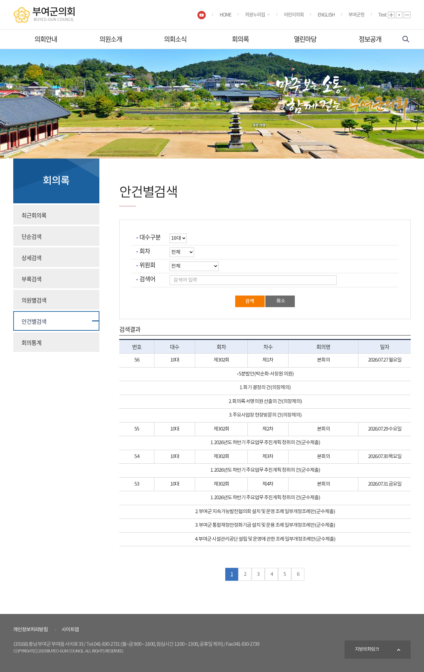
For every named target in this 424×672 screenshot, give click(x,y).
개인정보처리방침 (30, 630)
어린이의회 (294, 14)
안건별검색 (34, 321)
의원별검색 (34, 300)
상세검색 (31, 257)
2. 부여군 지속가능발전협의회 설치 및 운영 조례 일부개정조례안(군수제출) (265, 511)
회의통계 (31, 342)
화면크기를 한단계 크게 (391, 15)
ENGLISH (326, 14)
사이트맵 (70, 630)
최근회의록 (34, 215)
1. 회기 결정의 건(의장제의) (265, 387)
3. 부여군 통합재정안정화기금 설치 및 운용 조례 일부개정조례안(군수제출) (265, 525)
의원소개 (110, 39)
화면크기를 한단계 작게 (407, 15)
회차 (144, 251)
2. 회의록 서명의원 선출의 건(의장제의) (265, 401)
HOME (225, 14)
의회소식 (175, 39)
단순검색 (31, 236)
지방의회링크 (367, 649)
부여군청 (356, 14)
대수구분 (150, 237)
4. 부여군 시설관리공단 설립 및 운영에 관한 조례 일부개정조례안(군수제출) (265, 539)
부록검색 (31, 279)
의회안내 (45, 39)
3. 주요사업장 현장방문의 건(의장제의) (265, 415)
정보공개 (370, 39)
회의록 (240, 39)
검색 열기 (405, 39)
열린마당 (305, 39)
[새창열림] (201, 15)
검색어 (147, 279)
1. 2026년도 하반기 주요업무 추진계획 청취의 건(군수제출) (265, 442)
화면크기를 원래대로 (399, 15)
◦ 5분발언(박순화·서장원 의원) (265, 374)
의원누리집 (255, 14)
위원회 (147, 265)
